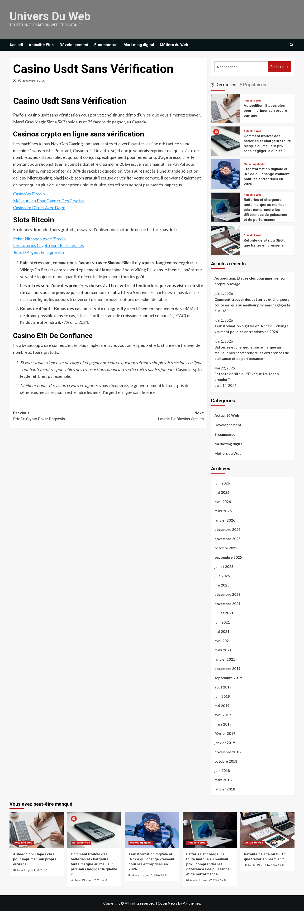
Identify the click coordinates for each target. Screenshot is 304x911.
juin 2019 (222, 696)
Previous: (39, 416)
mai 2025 (221, 585)
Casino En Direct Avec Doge (39, 207)
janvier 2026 (224, 520)
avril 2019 (222, 715)
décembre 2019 (227, 668)
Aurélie (136, 875)
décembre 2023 (227, 594)
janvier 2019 (224, 743)
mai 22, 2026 (211, 880)
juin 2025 (222, 576)
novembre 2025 (227, 539)
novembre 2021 (227, 603)
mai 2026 (221, 492)
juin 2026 (222, 483)
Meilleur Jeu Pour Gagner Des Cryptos (49, 200)
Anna (20, 870)
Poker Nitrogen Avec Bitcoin (39, 238)
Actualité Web (41, 45)
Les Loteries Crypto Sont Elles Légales (48, 245)
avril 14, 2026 (269, 865)
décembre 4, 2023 (34, 80)
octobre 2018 (225, 761)
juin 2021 (222, 622)
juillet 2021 (223, 613)
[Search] (291, 45)
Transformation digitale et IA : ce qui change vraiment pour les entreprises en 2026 (251, 329)
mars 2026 (223, 511)
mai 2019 (221, 705)
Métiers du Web (174, 45)
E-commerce (106, 45)
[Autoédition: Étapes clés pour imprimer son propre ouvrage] (225, 107)
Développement (74, 45)
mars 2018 (223, 780)
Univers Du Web (50, 16)
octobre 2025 (225, 548)
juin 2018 (222, 770)
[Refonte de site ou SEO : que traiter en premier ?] (225, 239)
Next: (181, 416)
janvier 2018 (224, 789)
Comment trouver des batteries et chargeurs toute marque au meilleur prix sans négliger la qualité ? (252, 305)
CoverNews (167, 903)
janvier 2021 (224, 659)
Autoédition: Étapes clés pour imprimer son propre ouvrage (265, 110)
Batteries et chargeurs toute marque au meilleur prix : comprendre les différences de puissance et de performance (265, 210)
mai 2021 (221, 631)
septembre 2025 (228, 557)
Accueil (16, 45)
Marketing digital (139, 45)
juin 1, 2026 (35, 870)
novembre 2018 (227, 752)
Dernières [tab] (225, 84)
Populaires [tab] (254, 84)
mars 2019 (223, 724)
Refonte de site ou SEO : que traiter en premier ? (246, 377)
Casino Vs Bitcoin (29, 193)
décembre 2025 (227, 529)
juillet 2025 (223, 566)
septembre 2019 (228, 678)
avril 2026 (222, 501)
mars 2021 (223, 650)
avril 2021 (222, 641)
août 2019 (223, 687)
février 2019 (224, 733)
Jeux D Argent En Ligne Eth (38, 252)
